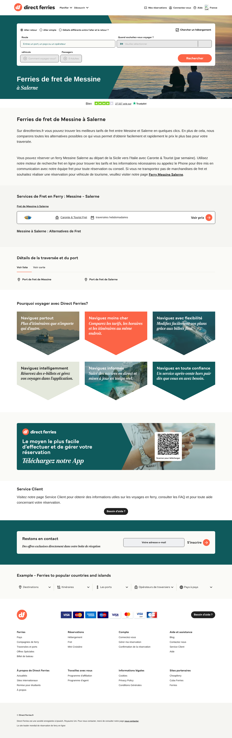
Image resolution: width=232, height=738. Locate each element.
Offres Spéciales (25, 651)
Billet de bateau (25, 656)
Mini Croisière (75, 646)
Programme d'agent (78, 680)
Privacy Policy (126, 680)
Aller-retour (30, 30)
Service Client (177, 646)
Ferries (173, 685)
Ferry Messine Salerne (166, 174)
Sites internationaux (27, 680)
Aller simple (49, 30)
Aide (172, 651)
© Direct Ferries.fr (25, 715)
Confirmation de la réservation (134, 646)
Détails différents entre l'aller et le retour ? (86, 30)
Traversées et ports (27, 646)
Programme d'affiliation (80, 675)
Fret (70, 642)
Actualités (22, 675)
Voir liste (22, 267)
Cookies (123, 675)
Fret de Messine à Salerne (33, 206)
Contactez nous (178, 642)
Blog (172, 637)
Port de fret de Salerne (103, 279)
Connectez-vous (127, 637)
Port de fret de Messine (36, 279)
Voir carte (39, 267)
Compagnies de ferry (28, 642)
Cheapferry (175, 675)
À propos (21, 690)
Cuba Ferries (176, 680)
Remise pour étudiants (29, 685)
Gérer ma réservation (130, 642)
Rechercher (194, 58)
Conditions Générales (130, 685)
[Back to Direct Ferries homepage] (34, 7)
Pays (19, 637)
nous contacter (131, 721)
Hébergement (75, 637)
